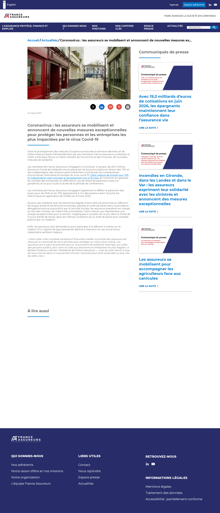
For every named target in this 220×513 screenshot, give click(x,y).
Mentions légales (158, 486)
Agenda (174, 4)
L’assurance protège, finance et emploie (25, 27)
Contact (84, 465)
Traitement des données (164, 493)
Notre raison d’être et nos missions (37, 471)
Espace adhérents (194, 4)
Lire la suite (148, 127)
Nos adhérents (22, 465)
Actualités (175, 26)
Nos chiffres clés (124, 27)
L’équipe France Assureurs (31, 483)
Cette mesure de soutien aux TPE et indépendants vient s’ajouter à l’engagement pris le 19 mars (78, 176)
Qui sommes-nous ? (74, 27)
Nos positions (99, 27)
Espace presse (148, 27)
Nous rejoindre (89, 471)
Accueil (33, 40)
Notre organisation (25, 477)
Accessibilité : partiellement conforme (174, 499)
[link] (210, 4)
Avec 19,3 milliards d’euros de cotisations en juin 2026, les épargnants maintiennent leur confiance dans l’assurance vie (165, 108)
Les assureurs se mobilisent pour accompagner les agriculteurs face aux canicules (160, 269)
